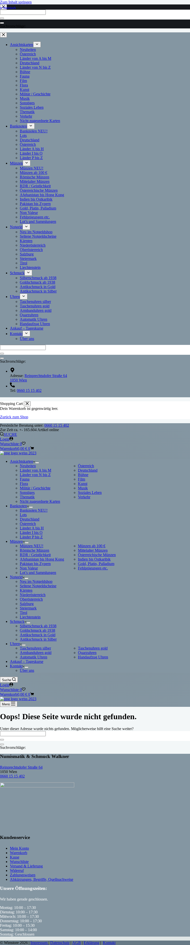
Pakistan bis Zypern (35, 564)
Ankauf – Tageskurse (26, 661)
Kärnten (26, 590)
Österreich (86, 466)
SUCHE (10, 434)
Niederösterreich (33, 595)
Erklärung (91, 943)
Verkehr (84, 497)
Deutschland (87, 470)
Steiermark (28, 608)
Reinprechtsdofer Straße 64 (21, 767)
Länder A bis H (32, 528)
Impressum (39, 943)
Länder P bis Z (31, 537)
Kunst (82, 484)
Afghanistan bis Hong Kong (42, 559)
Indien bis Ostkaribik (94, 559)
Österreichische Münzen (97, 555)
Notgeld (16, 577)
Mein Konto (19, 848)
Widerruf (17, 870)
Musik (83, 488)
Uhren (15, 644)
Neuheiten (28, 466)
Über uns (27, 670)
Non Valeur (29, 568)
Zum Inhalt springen (16, 2)
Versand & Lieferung (26, 866)
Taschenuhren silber (35, 648)
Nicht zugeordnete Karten (40, 501)
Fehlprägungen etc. (93, 568)
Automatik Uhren (33, 657)
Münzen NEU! (31, 546)
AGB (76, 943)
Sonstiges (27, 492)
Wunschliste (19, 862)
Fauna (24, 479)
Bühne (83, 475)
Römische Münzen (34, 550)
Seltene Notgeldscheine (38, 586)
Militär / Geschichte (35, 488)
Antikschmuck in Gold (37, 635)
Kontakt (16, 666)
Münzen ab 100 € (91, 546)
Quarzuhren (87, 653)
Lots (23, 515)
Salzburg (27, 604)
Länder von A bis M (35, 470)
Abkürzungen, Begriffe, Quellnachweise (41, 879)
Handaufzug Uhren (93, 657)
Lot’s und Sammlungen (38, 572)
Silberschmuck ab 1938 (38, 626)
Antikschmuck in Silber (38, 639)
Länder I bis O (31, 532)
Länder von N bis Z (35, 475)
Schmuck (17, 621)
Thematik (27, 497)
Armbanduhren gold (35, 653)
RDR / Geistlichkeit (35, 555)
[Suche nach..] (2, 744)
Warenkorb (18, 853)
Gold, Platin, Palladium (96, 564)
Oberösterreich (31, 599)
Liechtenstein (30, 617)
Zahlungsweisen (22, 875)
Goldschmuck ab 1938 (37, 630)
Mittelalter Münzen (93, 550)
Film (81, 479)
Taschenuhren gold (93, 648)
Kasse (14, 857)
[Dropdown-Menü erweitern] (37, 462)
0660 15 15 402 (56, 425)
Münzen (16, 541)
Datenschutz (60, 943)
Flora (24, 484)
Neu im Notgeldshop (36, 581)
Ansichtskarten (21, 461)
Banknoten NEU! (34, 510)
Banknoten (18, 506)
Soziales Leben (90, 492)
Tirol (23, 612)
